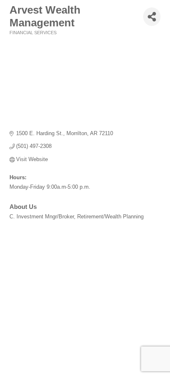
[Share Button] (152, 16)
